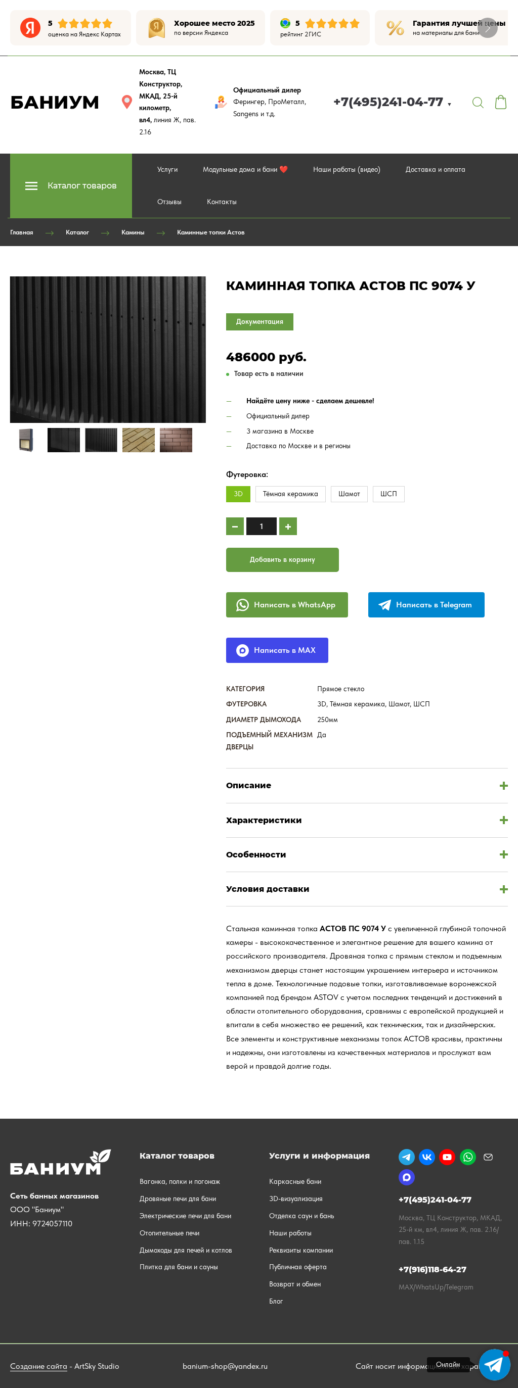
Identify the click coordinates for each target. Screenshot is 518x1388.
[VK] (427, 1157)
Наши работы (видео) (346, 169)
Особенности (256, 854)
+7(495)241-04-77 (392, 101)
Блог (276, 1301)
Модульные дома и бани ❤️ (245, 169)
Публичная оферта (298, 1267)
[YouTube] (447, 1157)
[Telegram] (407, 1157)
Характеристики (264, 820)
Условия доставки (268, 889)
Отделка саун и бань (301, 1216)
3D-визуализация (296, 1198)
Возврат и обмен (295, 1284)
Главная (21, 232)
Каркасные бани (295, 1181)
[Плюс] (288, 526)
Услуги (167, 169)
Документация (259, 321)
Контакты (222, 202)
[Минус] (235, 526)
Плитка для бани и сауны (179, 1267)
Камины (133, 232)
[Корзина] (501, 102)
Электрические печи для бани (185, 1216)
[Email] (488, 1157)
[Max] (407, 1177)
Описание (248, 785)
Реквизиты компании (301, 1250)
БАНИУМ (55, 102)
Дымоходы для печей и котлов (186, 1250)
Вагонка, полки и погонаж (180, 1181)
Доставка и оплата (435, 169)
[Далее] (488, 28)
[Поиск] (478, 102)
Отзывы (169, 202)
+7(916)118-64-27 (432, 1269)
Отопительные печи (169, 1233)
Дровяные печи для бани (178, 1198)
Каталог (77, 232)
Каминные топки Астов (211, 232)
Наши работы (290, 1233)
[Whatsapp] (468, 1157)
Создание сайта (38, 1366)
